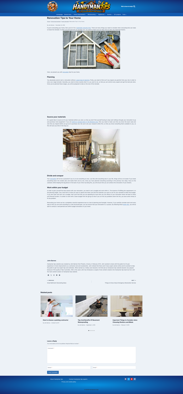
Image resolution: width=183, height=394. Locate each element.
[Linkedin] (134, 379)
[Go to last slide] (43, 312)
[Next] (140, 312)
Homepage (59, 14)
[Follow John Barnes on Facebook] (48, 275)
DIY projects (117, 14)
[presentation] (57, 306)
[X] (128, 379)
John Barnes (47, 322)
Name (50, 367)
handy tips (126, 204)
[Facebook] (125, 379)
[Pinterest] (131, 379)
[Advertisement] (90, 101)
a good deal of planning (82, 80)
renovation (66, 72)
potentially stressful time (84, 28)
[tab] (88, 330)
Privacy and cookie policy (69, 382)
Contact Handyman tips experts (78, 379)
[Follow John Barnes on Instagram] (54, 275)
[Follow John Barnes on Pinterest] (59, 275)
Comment (51, 348)
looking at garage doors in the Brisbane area (85, 122)
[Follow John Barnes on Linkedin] (56, 275)
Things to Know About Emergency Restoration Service (120, 282)
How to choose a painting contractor (55, 320)
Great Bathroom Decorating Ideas (56, 282)
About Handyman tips (56, 379)
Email (95, 367)
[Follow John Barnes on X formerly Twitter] (51, 275)
